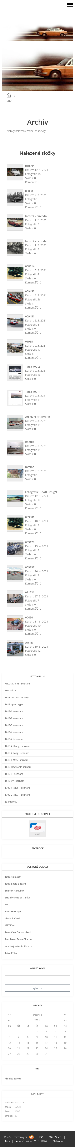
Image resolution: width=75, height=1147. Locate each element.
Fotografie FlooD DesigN (41, 492)
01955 (29, 341)
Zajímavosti (11, 801)
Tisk (7, 1141)
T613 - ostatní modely (16, 697)
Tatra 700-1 (32, 391)
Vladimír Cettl (12, 918)
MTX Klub (10, 925)
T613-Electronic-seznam (18, 767)
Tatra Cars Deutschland (18, 932)
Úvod (9, 95)
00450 (29, 617)
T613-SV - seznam (14, 780)
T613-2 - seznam (14, 718)
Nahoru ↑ (59, 1141)
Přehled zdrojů (13, 1078)
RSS (41, 1137)
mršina (29, 467)
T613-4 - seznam (14, 732)
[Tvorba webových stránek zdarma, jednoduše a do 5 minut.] (31, 1137)
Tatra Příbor (11, 953)
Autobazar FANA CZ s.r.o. (18, 939)
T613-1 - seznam (14, 711)
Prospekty (10, 690)
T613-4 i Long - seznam (17, 746)
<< (9, 1014)
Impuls (29, 442)
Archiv (29, 642)
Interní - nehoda (36, 241)
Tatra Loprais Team (15, 883)
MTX (7, 904)
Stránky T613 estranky (17, 897)
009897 (29, 567)
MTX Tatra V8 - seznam (17, 683)
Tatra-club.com (13, 876)
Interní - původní (36, 216)
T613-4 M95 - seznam (16, 760)
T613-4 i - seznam (14, 739)
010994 (29, 166)
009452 (29, 291)
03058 (29, 191)
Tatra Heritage (13, 911)
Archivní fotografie (37, 417)
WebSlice (55, 1137)
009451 (29, 316)
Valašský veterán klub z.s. (19, 946)
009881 (29, 517)
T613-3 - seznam (14, 725)
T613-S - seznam (14, 774)
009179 (29, 542)
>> (65, 1014)
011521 (29, 592)
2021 (37, 1020)
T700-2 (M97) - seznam (17, 794)
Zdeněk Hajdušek (14, 890)
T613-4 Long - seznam (17, 753)
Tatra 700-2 (32, 366)
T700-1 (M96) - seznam (17, 787)
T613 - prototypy (14, 704)
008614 (29, 266)
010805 (37, 834)
